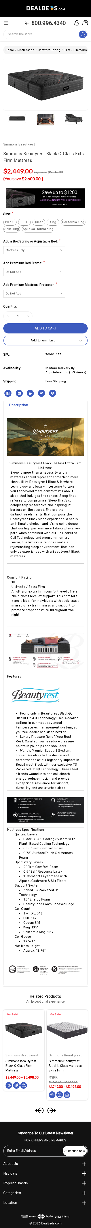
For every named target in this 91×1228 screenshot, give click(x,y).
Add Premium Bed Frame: (24, 263)
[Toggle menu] (6, 23)
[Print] (30, 393)
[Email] (19, 393)
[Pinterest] (52, 393)
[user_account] (75, 22)
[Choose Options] (23, 1085)
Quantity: (10, 306)
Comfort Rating (19, 577)
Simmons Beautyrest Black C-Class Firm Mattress (21, 1065)
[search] (83, 34)
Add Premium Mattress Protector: (30, 285)
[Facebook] (7, 393)
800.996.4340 (49, 23)
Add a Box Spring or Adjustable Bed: (32, 241)
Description (18, 405)
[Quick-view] (9, 1085)
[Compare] (16, 1085)
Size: (8, 214)
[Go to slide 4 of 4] (39, 1110)
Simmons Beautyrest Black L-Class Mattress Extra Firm (65, 1065)
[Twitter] (41, 393)
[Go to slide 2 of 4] (51, 1110)
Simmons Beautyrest (19, 144)
